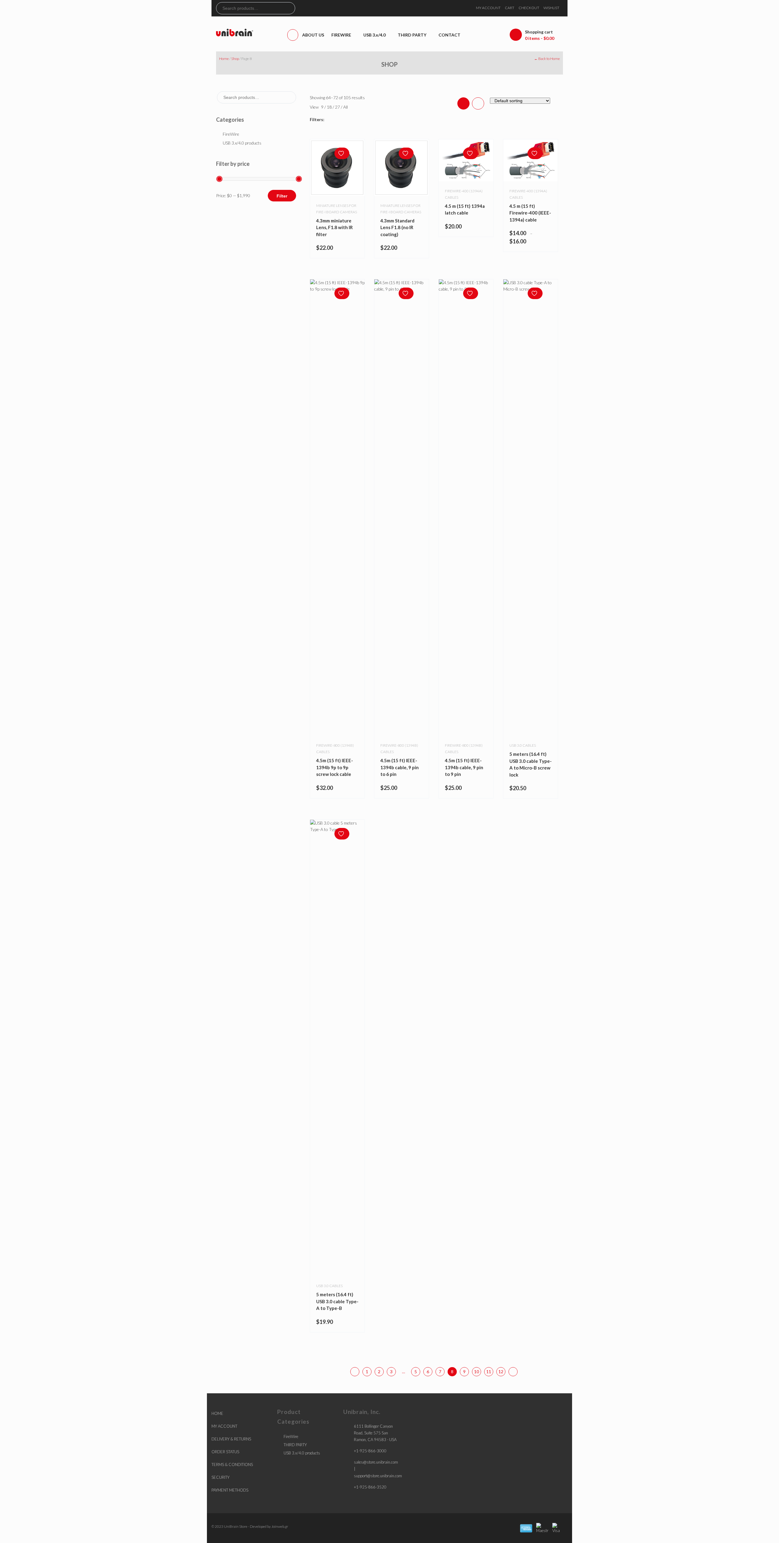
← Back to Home (547, 58)
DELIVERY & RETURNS (231, 1439)
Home (224, 58)
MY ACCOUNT (488, 7)
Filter (282, 196)
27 (338, 107)
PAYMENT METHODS (229, 1490)
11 (488, 1371)
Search (290, 8)
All (345, 107)
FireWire (231, 134)
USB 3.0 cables (522, 745)
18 (330, 107)
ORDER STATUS (225, 1451)
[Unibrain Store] (234, 32)
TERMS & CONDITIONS (232, 1464)
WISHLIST (551, 7)
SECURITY (220, 1477)
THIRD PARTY (295, 1444)
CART (509, 7)
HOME (217, 1413)
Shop (235, 58)
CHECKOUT (529, 7)
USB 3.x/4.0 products (242, 142)
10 (476, 1371)
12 (500, 1371)
